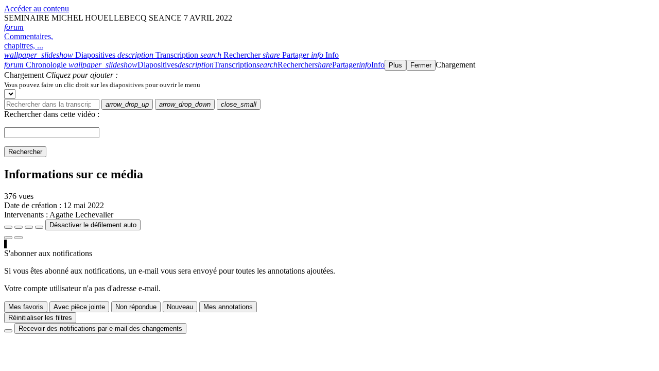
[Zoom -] (29, 227)
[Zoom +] (39, 227)
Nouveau (180, 307)
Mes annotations (228, 307)
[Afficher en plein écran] (8, 227)
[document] (329, 84)
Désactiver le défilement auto (92, 225)
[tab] (60, 54)
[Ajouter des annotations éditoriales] (18, 237)
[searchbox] (51, 104)
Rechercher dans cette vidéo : (51, 114)
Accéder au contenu (36, 8)
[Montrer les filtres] (18, 227)
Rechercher (25, 152)
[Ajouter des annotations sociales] (8, 237)
